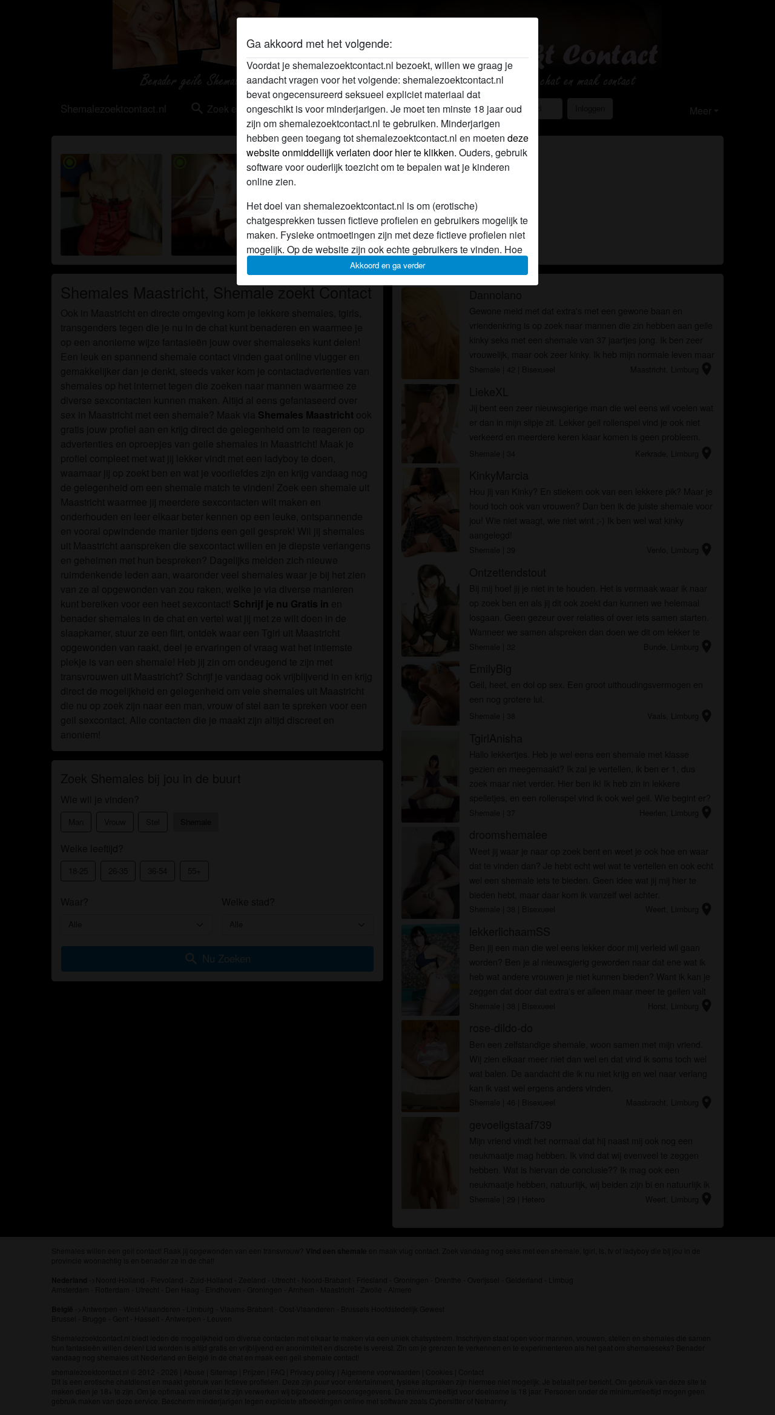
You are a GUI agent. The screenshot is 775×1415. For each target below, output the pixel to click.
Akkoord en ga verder (387, 265)
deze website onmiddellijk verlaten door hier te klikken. (387, 145)
